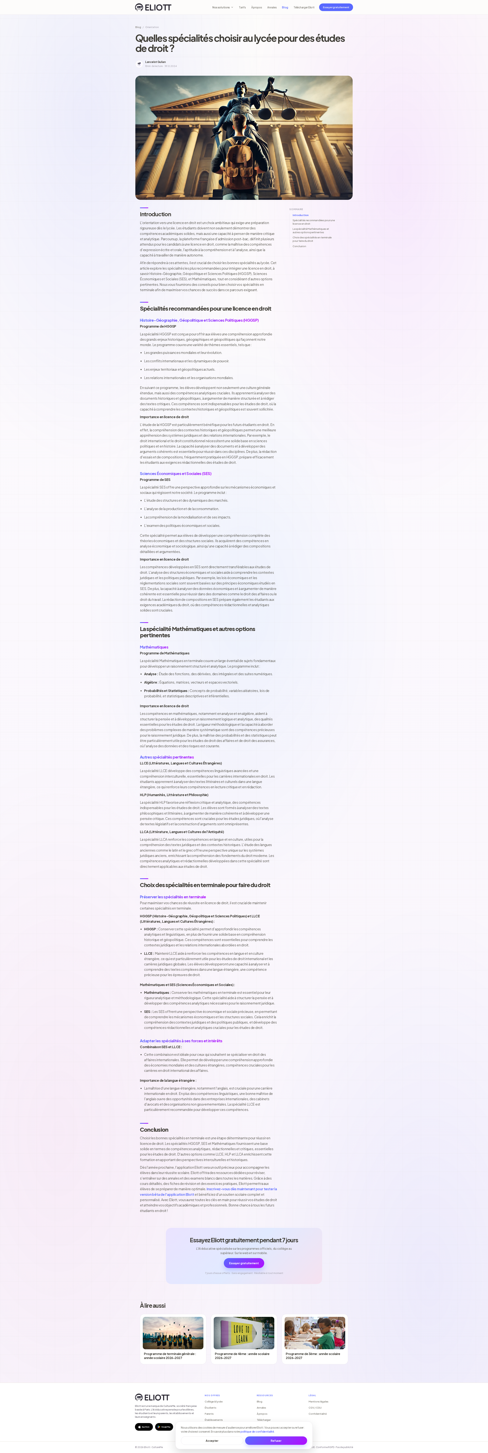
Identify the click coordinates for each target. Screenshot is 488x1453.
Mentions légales (318, 1401)
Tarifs (242, 7)
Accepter (212, 1440)
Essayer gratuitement (336, 7)
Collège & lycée (214, 1401)
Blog (285, 7)
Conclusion (299, 246)
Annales (272, 7)
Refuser (276, 1440)
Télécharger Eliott (304, 7)
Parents (209, 1413)
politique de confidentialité (257, 1431)
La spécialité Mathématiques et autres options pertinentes (311, 230)
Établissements (214, 1419)
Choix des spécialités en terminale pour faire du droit (312, 239)
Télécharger (264, 1419)
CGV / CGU (315, 1407)
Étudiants (210, 1407)
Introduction (301, 215)
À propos (256, 7)
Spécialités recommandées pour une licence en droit (314, 222)
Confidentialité (318, 1413)
